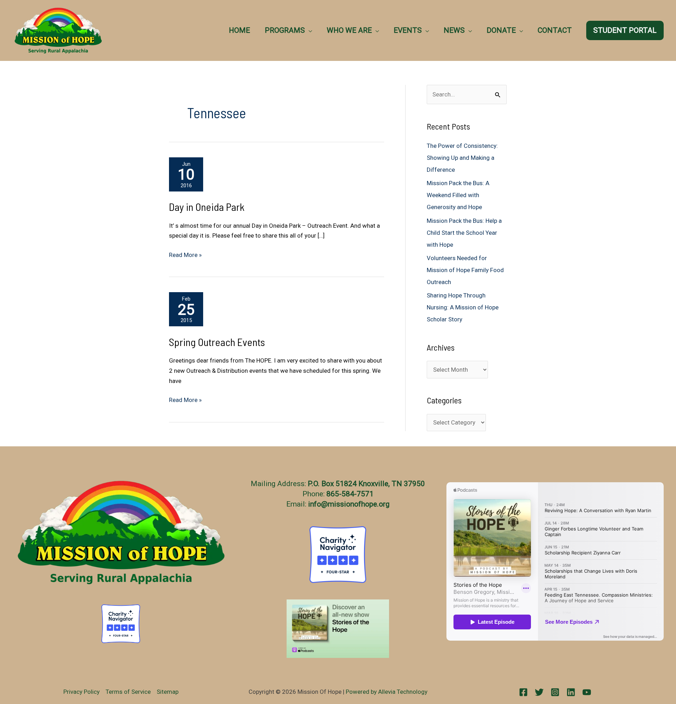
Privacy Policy (81, 691)
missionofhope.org (358, 504)
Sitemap (168, 691)
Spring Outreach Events (217, 341)
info (314, 504)
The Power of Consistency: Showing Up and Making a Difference (462, 157)
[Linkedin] (571, 692)
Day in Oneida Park (206, 206)
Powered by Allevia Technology (386, 691)
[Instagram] (555, 692)
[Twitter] (539, 692)
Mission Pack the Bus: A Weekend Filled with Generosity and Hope (458, 195)
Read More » (185, 255)
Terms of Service (128, 691)
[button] (308, 30)
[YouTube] (586, 692)
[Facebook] (523, 692)
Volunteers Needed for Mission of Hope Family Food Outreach (465, 269)
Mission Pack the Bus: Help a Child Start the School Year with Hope (464, 232)
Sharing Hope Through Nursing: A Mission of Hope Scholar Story (463, 307)
